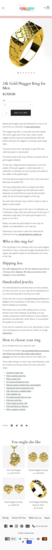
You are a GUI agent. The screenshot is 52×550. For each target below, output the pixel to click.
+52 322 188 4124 (41, 526)
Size (4, 100)
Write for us (35, 517)
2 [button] (20, 73)
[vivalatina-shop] (26, 8)
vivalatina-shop (29, 533)
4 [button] (26, 73)
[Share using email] (27, 425)
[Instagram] (16, 526)
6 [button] (31, 73)
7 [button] (34, 73)
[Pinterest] (21, 526)
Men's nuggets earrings (15, 409)
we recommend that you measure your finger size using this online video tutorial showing (26, 353)
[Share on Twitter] (17, 425)
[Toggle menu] (3, 8)
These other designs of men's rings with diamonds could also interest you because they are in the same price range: (26, 364)
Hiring (5, 517)
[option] (26, 44)
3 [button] (23, 73)
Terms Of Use (19, 517)
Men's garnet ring (13, 379)
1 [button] (18, 73)
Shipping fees (13, 263)
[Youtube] (11, 526)
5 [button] (28, 73)
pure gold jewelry (33, 127)
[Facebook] (5, 526)
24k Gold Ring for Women (17, 406)
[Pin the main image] (22, 425)
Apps (47, 517)
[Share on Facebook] (12, 425)
